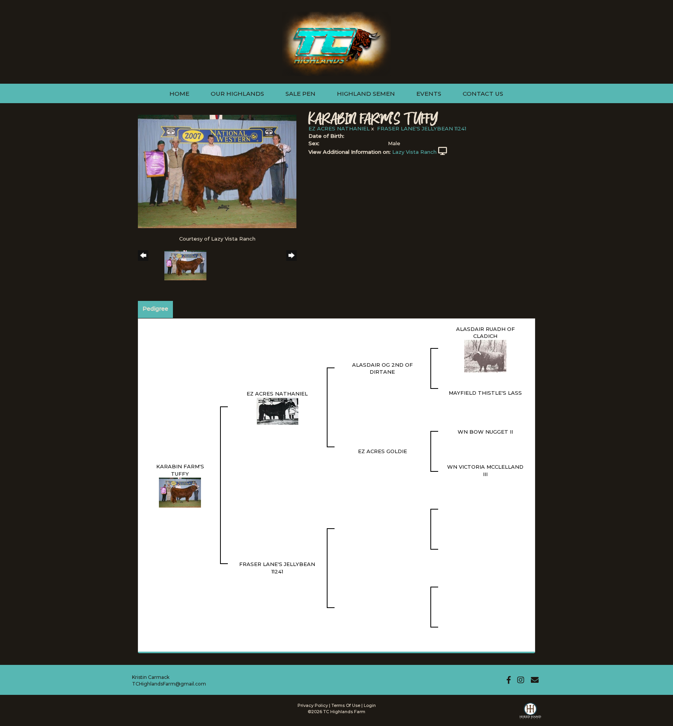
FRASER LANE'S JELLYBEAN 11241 (421, 128)
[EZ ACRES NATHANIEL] (277, 410)
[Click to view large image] (217, 171)
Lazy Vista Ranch (414, 152)
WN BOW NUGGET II (485, 432)
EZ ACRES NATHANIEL (339, 128)
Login (370, 705)
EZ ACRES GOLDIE (382, 451)
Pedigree (155, 308)
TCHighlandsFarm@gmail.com (169, 684)
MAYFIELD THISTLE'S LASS (485, 393)
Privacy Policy (313, 705)
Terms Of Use (345, 705)
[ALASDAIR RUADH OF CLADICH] (485, 355)
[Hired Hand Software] (530, 714)
